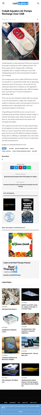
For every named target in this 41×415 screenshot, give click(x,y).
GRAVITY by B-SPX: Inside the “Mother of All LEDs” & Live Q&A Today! (29, 307)
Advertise (12, 402)
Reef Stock (33, 402)
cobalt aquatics (6, 151)
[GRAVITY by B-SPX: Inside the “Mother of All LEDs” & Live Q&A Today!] (30, 294)
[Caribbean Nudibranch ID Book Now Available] (11, 345)
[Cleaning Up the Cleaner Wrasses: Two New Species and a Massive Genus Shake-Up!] (30, 369)
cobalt (32, 148)
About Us (25, 402)
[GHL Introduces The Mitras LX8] (11, 369)
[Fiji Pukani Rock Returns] (11, 296)
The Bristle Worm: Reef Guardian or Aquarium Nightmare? (28, 331)
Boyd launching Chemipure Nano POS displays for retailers (20, 176)
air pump (11, 148)
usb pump (34, 151)
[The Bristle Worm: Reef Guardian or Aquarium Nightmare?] (30, 319)
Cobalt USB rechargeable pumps (21, 151)
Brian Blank (5, 19)
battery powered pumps (21, 148)
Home (5, 402)
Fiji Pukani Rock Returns (9, 309)
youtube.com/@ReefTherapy (11, 275)
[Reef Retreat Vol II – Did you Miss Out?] (30, 343)
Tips (19, 402)
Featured (4, 306)
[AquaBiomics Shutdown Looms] (11, 319)
